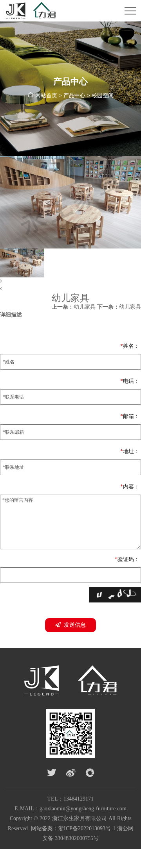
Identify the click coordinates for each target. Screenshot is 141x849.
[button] (70, 281)
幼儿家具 (74, 307)
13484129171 (78, 799)
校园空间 (103, 95)
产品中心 (74, 95)
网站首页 (46, 95)
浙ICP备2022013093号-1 (87, 828)
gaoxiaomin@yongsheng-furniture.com (83, 808)
